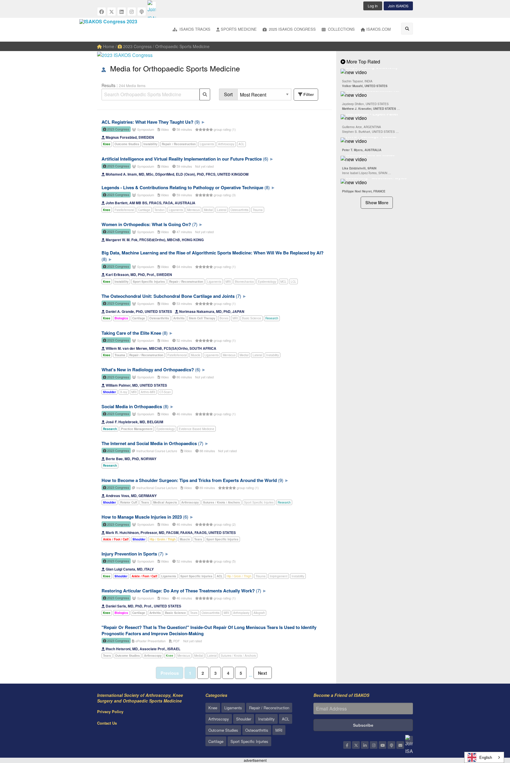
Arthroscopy (226, 144)
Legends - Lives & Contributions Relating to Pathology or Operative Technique (182, 187)
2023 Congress (137, 46)
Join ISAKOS (398, 5)
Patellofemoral (124, 210)
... (250, 674)
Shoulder (243, 719)
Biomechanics (244, 282)
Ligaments (207, 144)
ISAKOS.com (378, 29)
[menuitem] (191, 30)
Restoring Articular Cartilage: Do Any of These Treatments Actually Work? (178, 590)
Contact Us (107, 723)
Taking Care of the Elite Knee (131, 333)
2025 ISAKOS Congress (292, 29)
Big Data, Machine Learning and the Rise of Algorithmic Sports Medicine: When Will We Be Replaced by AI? (212, 252)
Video (164, 129)
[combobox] (484, 757)
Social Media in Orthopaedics (132, 406)
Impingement (278, 576)
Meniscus (193, 210)
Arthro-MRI (148, 392)
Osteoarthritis (240, 210)
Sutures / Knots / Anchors (238, 655)
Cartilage (144, 210)
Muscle (195, 355)
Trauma (258, 210)
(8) (267, 187)
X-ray (123, 392)
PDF (176, 640)
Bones (224, 318)
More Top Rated (362, 61)
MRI (228, 282)
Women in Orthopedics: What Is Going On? (146, 224)
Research (271, 318)
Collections (341, 29)
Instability (272, 355)
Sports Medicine (239, 29)
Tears (193, 613)
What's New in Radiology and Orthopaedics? (148, 369)
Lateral (221, 210)
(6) (265, 159)
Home (108, 46)
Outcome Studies (223, 730)
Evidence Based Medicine (196, 429)
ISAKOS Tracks (194, 29)
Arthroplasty (241, 613)
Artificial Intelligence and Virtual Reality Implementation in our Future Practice (182, 159)
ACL (241, 144)
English (485, 757)
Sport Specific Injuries (259, 502)
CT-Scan (165, 392)
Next (262, 673)
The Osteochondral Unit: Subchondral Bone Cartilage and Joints (168, 296)
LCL (293, 282)
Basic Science (251, 318)
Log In (373, 5)
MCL (283, 282)
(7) (194, 224)
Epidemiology (267, 282)
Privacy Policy (110, 711)
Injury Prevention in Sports (129, 553)
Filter (308, 94)
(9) (197, 122)
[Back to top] (490, 726)
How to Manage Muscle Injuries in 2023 (142, 517)
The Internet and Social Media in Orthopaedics (149, 443)
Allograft (259, 613)
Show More (376, 202)
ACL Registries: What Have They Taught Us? (147, 122)
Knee (169, 655)
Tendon (159, 210)
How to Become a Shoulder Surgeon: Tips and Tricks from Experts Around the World (189, 480)
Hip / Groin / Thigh (239, 576)
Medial (208, 210)
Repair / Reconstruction (269, 707)
